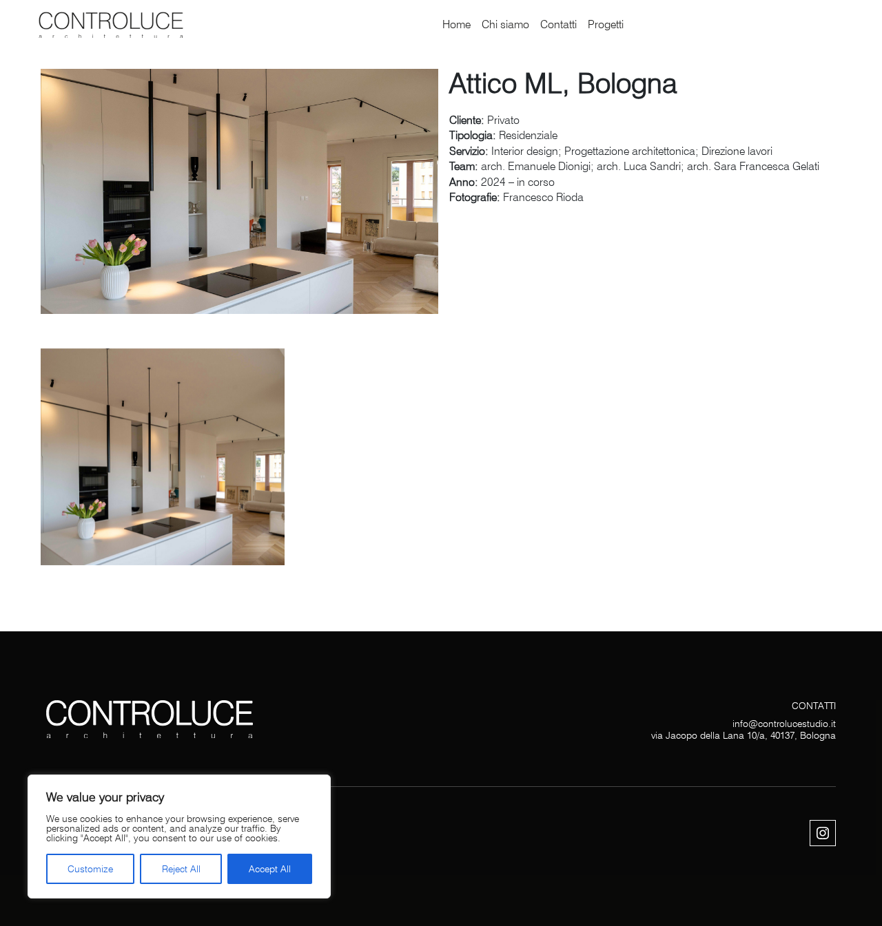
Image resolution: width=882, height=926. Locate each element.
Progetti (606, 24)
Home (456, 24)
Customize (90, 868)
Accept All (270, 868)
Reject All (181, 868)
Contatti (558, 24)
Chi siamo (505, 24)
